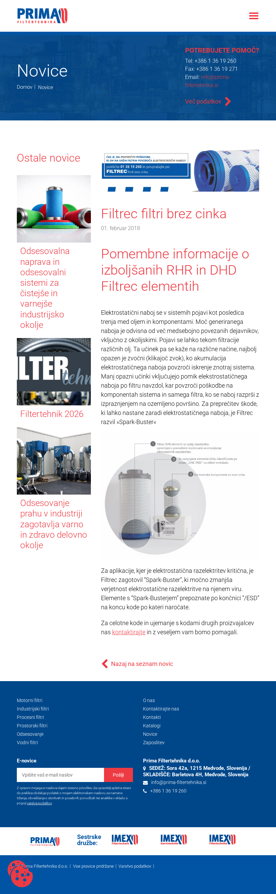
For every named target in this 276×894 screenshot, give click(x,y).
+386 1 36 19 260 (215, 61)
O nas (149, 700)
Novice (45, 87)
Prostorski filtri (32, 725)
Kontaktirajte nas (161, 708)
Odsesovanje (30, 734)
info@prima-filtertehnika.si (178, 782)
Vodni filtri (27, 742)
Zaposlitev (154, 742)
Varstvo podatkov (134, 866)
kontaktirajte (128, 632)
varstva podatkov (39, 803)
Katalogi (152, 725)
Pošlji (118, 775)
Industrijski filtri (33, 708)
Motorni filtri (29, 700)
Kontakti (152, 717)
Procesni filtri (30, 717)
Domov (24, 87)
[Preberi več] (67, 182)
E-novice (26, 761)
